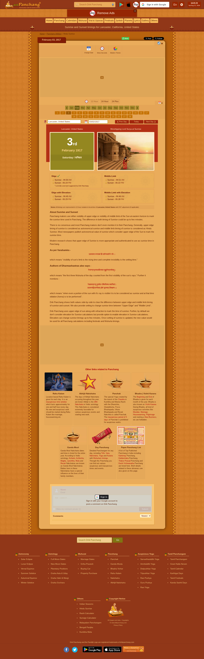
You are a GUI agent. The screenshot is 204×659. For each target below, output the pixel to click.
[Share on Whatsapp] (125, 38)
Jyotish (119, 20)
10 (107, 113)
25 (113, 116)
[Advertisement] (102, 77)
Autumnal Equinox (29, 578)
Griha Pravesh (87, 564)
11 (113, 113)
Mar (83, 108)
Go (117, 540)
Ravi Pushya (145, 578)
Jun (99, 108)
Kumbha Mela (86, 632)
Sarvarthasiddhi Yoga (149, 559)
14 (130, 113)
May (94, 108)
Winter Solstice (27, 582)
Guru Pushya (146, 582)
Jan (71, 108)
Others (154, 20)
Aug (110, 108)
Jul (105, 108)
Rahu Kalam (116, 573)
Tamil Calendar (176, 569)
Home (49, 20)
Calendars (71, 20)
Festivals (109, 20)
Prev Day (122, 122)
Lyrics (137, 20)
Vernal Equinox (27, 569)
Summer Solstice (28, 573)
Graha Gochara (58, 582)
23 (102, 116)
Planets (128, 20)
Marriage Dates (87, 559)
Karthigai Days (176, 573)
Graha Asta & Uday (59, 573)
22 (96, 116)
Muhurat (83, 20)
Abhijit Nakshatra (118, 582)
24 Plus (115, 101)
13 (124, 113)
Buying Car (85, 569)
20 (85, 116)
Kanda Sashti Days (178, 582)
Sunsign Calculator (88, 618)
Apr (88, 108)
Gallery (145, 20)
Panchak (114, 559)
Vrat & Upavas (96, 20)
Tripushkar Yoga (147, 573)
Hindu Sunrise (86, 608)
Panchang (59, 20)
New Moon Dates (58, 564)
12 (119, 113)
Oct (121, 108)
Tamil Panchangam (178, 559)
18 (74, 116)
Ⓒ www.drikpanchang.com (118, 622)
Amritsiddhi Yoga (147, 564)
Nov (127, 108)
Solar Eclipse (26, 559)
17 (147, 113)
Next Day (151, 122)
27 (124, 116)
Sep (115, 108)
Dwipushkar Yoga (148, 569)
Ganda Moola (117, 564)
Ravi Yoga (144, 587)
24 (107, 116)
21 (91, 116)
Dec (132, 108)
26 (119, 116)
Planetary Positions (59, 569)
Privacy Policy (118, 625)
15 (135, 113)
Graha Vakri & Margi (60, 578)
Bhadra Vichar (117, 569)
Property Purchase (89, 573)
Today (136, 122)
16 (141, 113)
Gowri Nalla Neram (178, 564)
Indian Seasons (86, 604)
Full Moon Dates (58, 559)
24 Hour (104, 101)
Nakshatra (115, 578)
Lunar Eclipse (27, 564)
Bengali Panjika (86, 627)
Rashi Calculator (87, 613)
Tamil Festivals (176, 578)
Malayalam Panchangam (90, 622)
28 (130, 116)
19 (80, 116)
